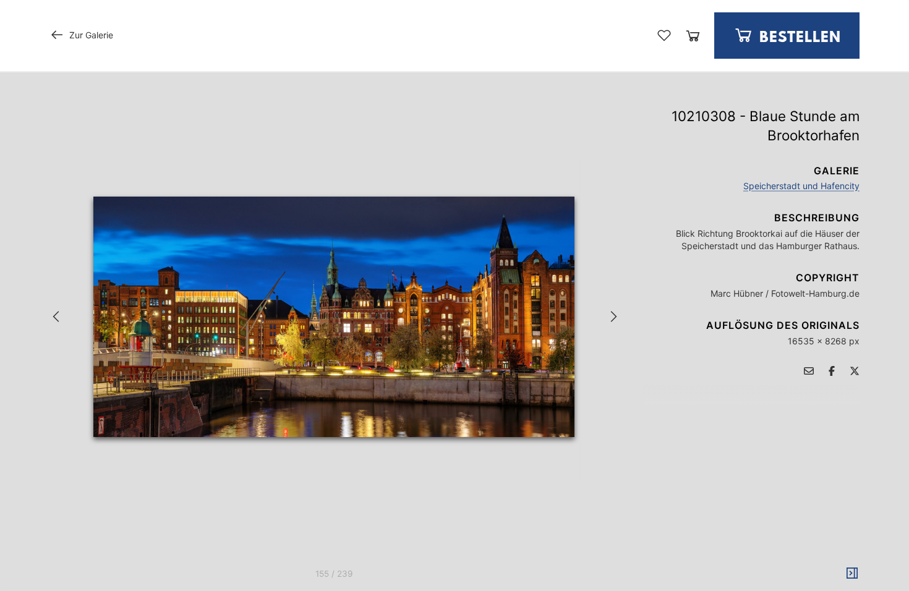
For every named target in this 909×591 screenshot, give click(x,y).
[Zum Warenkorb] (693, 36)
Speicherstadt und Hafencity (801, 186)
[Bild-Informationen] (852, 573)
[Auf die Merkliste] (664, 35)
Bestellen (798, 38)
